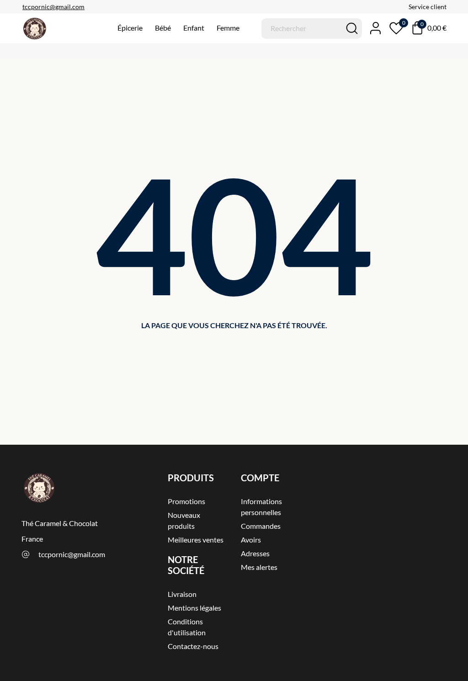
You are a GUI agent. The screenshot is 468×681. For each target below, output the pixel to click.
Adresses (255, 553)
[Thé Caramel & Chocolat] (51, 29)
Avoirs (251, 539)
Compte (260, 477)
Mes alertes (259, 567)
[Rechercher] (352, 28)
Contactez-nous (193, 646)
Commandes (261, 525)
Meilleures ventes (195, 539)
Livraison (182, 594)
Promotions (186, 501)
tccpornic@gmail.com (71, 554)
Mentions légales (194, 607)
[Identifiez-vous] (371, 28)
